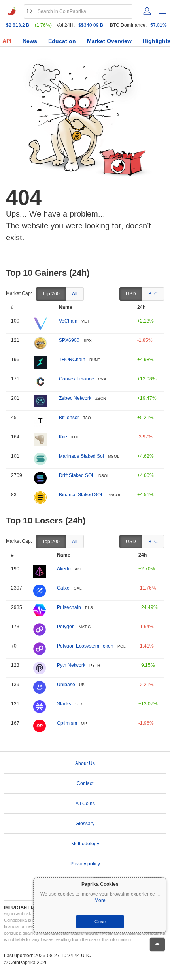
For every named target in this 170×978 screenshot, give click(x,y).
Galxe (63, 588)
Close (100, 921)
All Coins (85, 803)
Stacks (64, 704)
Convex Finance (76, 379)
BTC (153, 294)
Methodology (85, 843)
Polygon (66, 626)
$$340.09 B (90, 25)
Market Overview (109, 41)
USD (131, 294)
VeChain (68, 321)
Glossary (85, 823)
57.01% (158, 25)
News (30, 41)
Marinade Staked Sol (81, 456)
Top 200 (51, 294)
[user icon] (147, 11)
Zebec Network (75, 398)
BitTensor (69, 417)
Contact (85, 783)
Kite (63, 437)
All (74, 294)
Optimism (67, 723)
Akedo (64, 569)
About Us (85, 763)
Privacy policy (85, 864)
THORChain (72, 359)
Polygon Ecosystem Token (85, 646)
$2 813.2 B (17, 25)
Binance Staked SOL (81, 494)
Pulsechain (69, 607)
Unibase (66, 684)
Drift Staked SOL (76, 475)
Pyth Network (71, 665)
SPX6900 (69, 340)
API (6, 41)
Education (62, 41)
